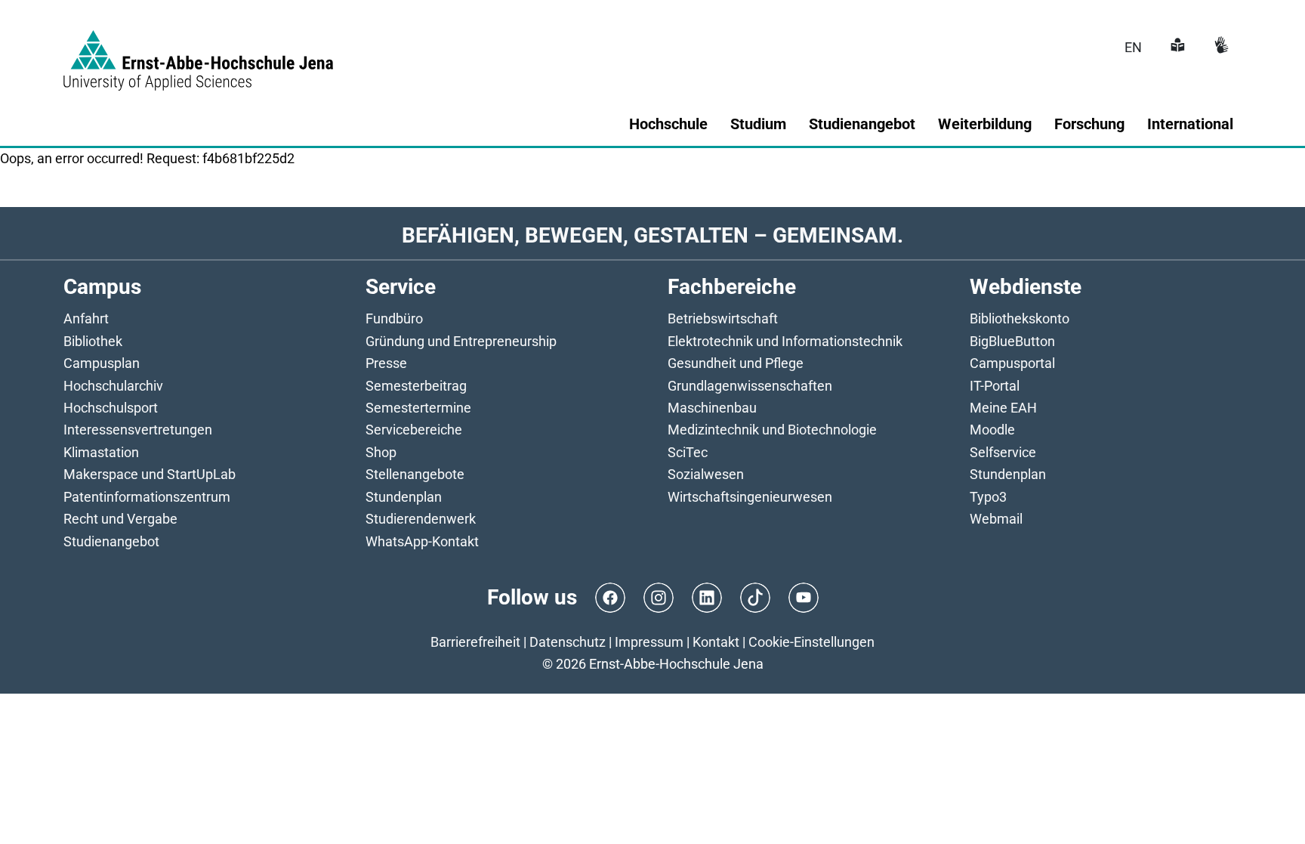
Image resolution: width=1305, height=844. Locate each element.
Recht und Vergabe (120, 519)
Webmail (996, 519)
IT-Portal (995, 386)
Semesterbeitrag (416, 386)
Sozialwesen (706, 474)
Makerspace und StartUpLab (149, 474)
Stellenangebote (415, 474)
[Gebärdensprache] (1220, 47)
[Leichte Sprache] (1176, 47)
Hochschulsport (110, 408)
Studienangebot (111, 541)
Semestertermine (418, 408)
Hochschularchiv (113, 386)
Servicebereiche (414, 429)
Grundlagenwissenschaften (750, 386)
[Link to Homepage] (198, 51)
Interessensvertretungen (137, 429)
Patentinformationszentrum (146, 497)
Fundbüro (394, 318)
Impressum (649, 642)
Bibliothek (92, 341)
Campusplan (101, 363)
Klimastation (101, 452)
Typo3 (988, 497)
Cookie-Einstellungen (811, 642)
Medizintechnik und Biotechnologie (772, 429)
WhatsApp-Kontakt (422, 541)
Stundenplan (404, 497)
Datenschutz (567, 642)
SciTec (688, 452)
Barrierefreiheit (475, 642)
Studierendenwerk (421, 519)
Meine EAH (1003, 408)
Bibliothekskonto (1019, 318)
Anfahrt (86, 318)
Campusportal (1012, 363)
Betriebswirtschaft (723, 318)
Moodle (992, 429)
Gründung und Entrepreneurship (461, 341)
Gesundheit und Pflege (736, 363)
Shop (381, 452)
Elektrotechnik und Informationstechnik (785, 341)
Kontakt (716, 642)
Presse (386, 363)
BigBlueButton (1012, 341)
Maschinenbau (712, 408)
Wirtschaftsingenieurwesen (750, 497)
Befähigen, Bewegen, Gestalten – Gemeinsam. (652, 235)
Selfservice (1003, 452)
